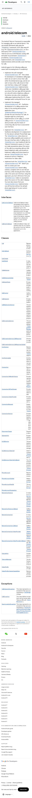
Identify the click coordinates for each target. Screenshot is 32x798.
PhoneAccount (6, 473)
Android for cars (5, 695)
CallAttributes (5, 270)
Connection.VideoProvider (9, 397)
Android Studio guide (7, 728)
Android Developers (6, 13)
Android (3, 643)
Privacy (3, 677)
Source (3, 651)
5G (2, 680)
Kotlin (23, 36)
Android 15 (4, 710)
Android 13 (4, 716)
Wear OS (3, 690)
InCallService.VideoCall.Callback (10, 460)
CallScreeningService (8, 321)
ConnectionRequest (7, 404)
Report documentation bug (8, 749)
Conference (5, 347)
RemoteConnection (7, 515)
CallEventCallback (7, 224)
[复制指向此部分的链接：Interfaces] (13, 198)
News (2, 653)
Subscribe (23, 789)
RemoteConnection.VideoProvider (11, 531)
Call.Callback (5, 251)
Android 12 (4, 718)
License (9, 782)
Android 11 (4, 721)
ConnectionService (18, 51)
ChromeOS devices (6, 692)
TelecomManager (6, 559)
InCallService (20, 60)
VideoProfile (5, 567)
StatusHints (5, 553)
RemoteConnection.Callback (10, 526)
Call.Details (5, 258)
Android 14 (4, 713)
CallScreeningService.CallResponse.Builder (14, 344)
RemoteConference (7, 493)
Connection (21, 56)
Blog (2, 656)
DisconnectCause (7, 431)
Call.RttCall (5, 261)
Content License (20, 622)
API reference (7, 8)
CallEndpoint (5, 299)
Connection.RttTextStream (9, 389)
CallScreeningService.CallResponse (11, 338)
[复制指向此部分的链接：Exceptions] (14, 584)
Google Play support (6, 752)
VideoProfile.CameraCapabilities (11, 571)
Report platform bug (6, 746)
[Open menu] (2, 2)
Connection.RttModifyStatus (10, 376)
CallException (5, 596)
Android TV (4, 698)
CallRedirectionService (8, 305)
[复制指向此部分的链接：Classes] (10, 238)
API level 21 (9, 28)
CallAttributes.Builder (7, 278)
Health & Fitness (5, 671)
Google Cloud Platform (7, 774)
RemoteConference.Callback (10, 509)
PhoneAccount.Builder (8, 478)
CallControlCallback (7, 202)
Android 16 (4, 708)
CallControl (5, 293)
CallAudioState (6, 282)
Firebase (3, 771)
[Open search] (21, 2)
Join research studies (7, 755)
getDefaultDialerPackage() (14, 112)
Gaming (3, 666)
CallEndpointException (8, 589)
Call (3, 243)
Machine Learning (6, 669)
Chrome (3, 768)
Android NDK (4, 739)
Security (3, 648)
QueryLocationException (9, 604)
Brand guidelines (17, 782)
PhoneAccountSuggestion (9, 490)
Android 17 (4, 705)
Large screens (5, 687)
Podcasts (3, 659)
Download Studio (6, 736)
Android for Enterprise (7, 645)
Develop (15, 13)
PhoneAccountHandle (8, 484)
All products (4, 776)
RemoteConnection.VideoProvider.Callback (14, 541)
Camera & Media (5, 674)
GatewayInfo (5, 435)
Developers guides (6, 731)
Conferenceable (6, 358)
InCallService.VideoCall (8, 451)
